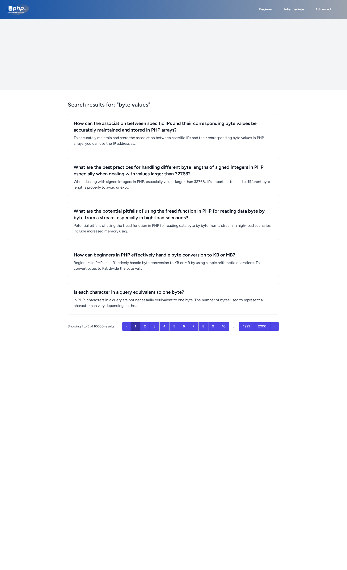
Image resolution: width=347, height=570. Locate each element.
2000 (262, 326)
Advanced (323, 9)
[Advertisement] (173, 54)
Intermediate (294, 9)
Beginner (266, 9)
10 (223, 326)
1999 (246, 326)
